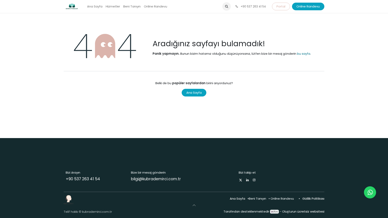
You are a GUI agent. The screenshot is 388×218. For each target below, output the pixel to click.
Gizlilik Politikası (313, 198)
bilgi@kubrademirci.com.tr (156, 179)
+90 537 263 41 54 (83, 179)
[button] (226, 6)
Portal (280, 6)
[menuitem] (94, 6)
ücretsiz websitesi (310, 211)
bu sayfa (303, 53)
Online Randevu (308, 6)
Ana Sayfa (194, 92)
